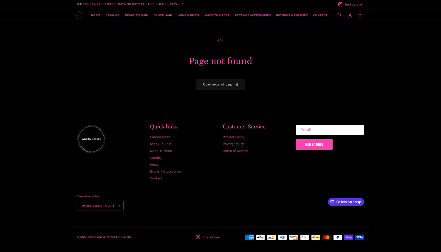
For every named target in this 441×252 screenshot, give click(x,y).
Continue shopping (220, 84)
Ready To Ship (160, 144)
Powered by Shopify (118, 236)
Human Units (160, 137)
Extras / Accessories (165, 171)
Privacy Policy (233, 144)
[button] (340, 15)
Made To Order (161, 151)
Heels (154, 164)
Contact (156, 178)
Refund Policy (233, 137)
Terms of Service (235, 151)
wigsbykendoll (96, 236)
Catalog (155, 157)
